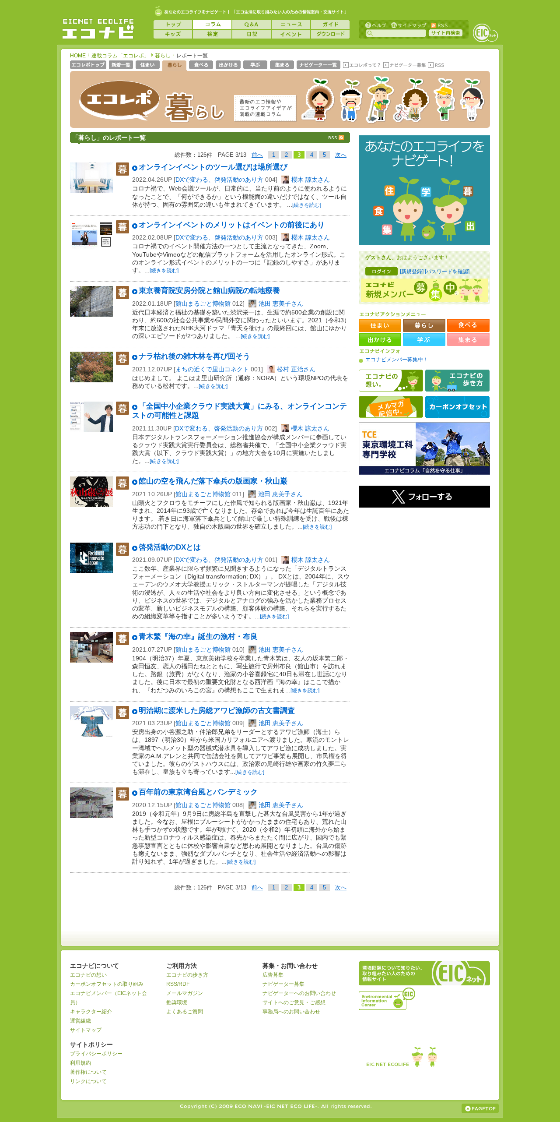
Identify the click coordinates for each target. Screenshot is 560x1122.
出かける (229, 65)
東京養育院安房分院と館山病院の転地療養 (209, 290)
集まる (283, 65)
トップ (173, 24)
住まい (148, 65)
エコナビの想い (391, 381)
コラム (212, 24)
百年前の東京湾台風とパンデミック (198, 792)
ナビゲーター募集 (404, 65)
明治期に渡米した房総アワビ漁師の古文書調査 (217, 710)
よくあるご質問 (184, 1012)
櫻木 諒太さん (310, 179)
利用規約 (80, 1063)
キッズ (173, 34)
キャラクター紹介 (91, 1012)
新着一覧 (122, 65)
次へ (340, 155)
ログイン (381, 271)
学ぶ (256, 65)
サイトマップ (407, 24)
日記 (251, 34)
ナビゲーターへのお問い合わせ (299, 993)
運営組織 (80, 1021)
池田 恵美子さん (281, 303)
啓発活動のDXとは (170, 547)
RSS (439, 24)
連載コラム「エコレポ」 (120, 56)
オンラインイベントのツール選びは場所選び (213, 167)
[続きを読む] (306, 205)
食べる (202, 65)
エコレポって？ (362, 65)
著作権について (88, 1072)
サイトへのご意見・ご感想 (294, 1002)
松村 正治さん (296, 369)
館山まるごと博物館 (203, 303)
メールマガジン (184, 993)
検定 (212, 34)
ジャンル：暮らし (122, 169)
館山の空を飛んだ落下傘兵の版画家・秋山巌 (213, 481)
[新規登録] (412, 271)
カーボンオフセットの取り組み (107, 984)
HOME (78, 56)
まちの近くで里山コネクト (212, 369)
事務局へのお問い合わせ (291, 1012)
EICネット (485, 33)
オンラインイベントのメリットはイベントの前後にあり (232, 225)
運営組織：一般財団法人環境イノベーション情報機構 (387, 997)
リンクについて (88, 1081)
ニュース (291, 24)
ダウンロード (330, 34)
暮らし (163, 56)
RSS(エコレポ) (436, 65)
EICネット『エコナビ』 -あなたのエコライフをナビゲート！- (98, 29)
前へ (257, 155)
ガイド (330, 24)
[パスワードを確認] (447, 271)
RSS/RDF (177, 984)
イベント (291, 34)
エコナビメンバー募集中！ (396, 359)
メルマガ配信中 (391, 407)
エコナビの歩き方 (457, 381)
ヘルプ (376, 24)
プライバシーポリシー (96, 1054)
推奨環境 (176, 1002)
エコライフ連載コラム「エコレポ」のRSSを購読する (337, 137)
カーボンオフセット (457, 407)
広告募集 (273, 975)
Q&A (251, 24)
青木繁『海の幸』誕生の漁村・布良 (198, 636)
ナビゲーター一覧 (319, 65)
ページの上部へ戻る (480, 1108)
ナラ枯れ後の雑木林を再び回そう (194, 356)
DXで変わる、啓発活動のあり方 (219, 179)
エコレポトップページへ (88, 65)
